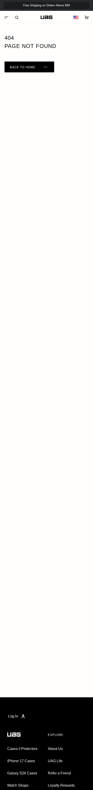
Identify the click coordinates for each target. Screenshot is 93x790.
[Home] (46, 17)
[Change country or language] (76, 17)
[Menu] (6, 17)
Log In (13, 716)
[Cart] (86, 17)
